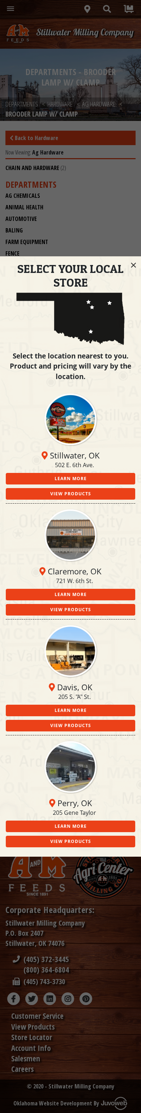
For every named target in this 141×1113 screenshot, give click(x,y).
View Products (70, 494)
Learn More (71, 478)
